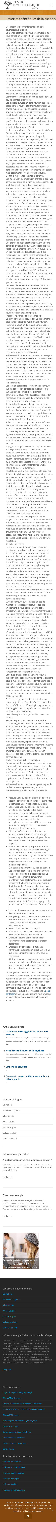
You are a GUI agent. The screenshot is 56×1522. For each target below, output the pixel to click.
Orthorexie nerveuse (16, 1066)
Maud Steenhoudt (10, 1139)
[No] (52, 1510)
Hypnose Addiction (11, 1426)
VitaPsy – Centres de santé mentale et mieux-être (22, 1403)
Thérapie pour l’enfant (12, 1461)
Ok (28, 1516)
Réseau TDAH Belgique (12, 1398)
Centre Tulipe (8, 1449)
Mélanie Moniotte (10, 1133)
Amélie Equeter (9, 1122)
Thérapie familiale (10, 1484)
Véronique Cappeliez (11, 1110)
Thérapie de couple (11, 1478)
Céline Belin (7, 1105)
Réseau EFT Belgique (11, 1415)
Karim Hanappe (9, 1127)
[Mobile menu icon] (51, 5)
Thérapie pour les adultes (13, 1473)
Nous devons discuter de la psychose (25, 1050)
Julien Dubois (8, 1116)
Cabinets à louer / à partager (14, 1443)
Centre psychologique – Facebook (17, 1432)
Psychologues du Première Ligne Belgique (20, 1420)
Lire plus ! (7, 1369)
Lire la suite (7, 1177)
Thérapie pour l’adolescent (14, 1467)
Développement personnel (14, 1437)
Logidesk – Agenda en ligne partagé (17, 1392)
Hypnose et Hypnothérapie (14, 1490)
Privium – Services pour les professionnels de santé (24, 1409)
